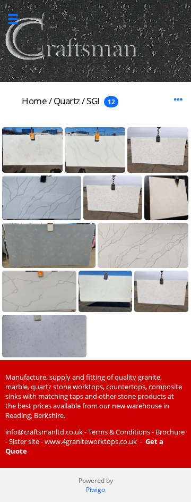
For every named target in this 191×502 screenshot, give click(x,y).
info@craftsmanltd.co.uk (44, 432)
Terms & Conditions (119, 432)
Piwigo (95, 489)
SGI (93, 101)
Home (34, 101)
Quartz (67, 101)
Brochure (170, 432)
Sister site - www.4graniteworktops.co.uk (73, 441)
